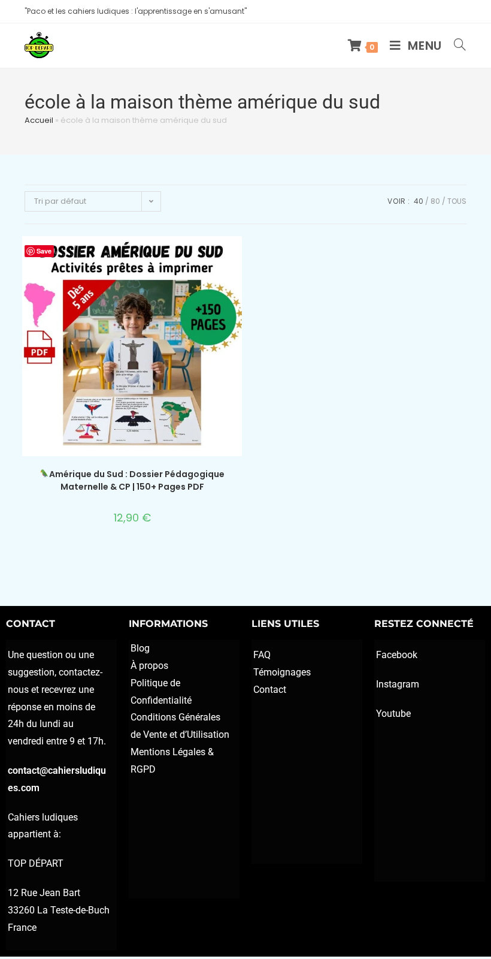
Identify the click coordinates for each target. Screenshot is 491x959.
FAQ (262, 655)
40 (418, 201)
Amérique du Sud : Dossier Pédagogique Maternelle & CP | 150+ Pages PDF (137, 480)
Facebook (396, 655)
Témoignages (282, 672)
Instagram (397, 684)
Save (44, 250)
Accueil (39, 120)
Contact (269, 689)
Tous (456, 201)
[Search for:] (455, 45)
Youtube (393, 713)
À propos (149, 665)
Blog (140, 648)
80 (435, 201)
